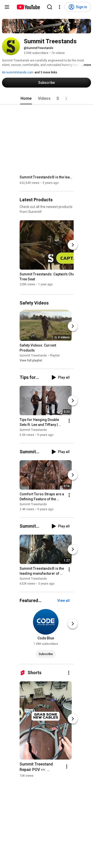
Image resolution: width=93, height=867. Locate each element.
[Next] (73, 245)
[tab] (26, 98)
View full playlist (31, 360)
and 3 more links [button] (45, 72)
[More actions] (69, 421)
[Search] (50, 7)
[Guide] (7, 7)
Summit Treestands (33, 355)
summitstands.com (19, 72)
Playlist (55, 355)
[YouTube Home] (28, 7)
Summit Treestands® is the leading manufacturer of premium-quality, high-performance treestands (47, 177)
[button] (66, 98)
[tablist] (46, 98)
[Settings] (59, 7)
